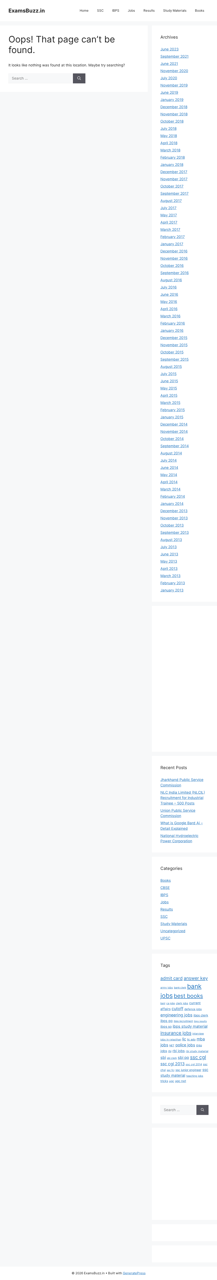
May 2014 (168, 475)
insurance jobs (175, 1033)
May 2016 (168, 302)
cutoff (177, 1008)
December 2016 (174, 251)
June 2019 (169, 92)
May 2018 (168, 136)
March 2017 (170, 229)
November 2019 (174, 85)
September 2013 (174, 532)
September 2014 (174, 446)
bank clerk (180, 987)
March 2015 (170, 403)
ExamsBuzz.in (26, 10)
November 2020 (174, 71)
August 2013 (171, 540)
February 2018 (172, 157)
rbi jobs (178, 1051)
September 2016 (174, 273)
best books (188, 996)
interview (198, 1033)
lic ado (191, 1039)
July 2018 (168, 128)
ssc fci (170, 1070)
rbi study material (197, 1051)
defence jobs (193, 1009)
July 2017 (168, 208)
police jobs (185, 1045)
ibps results (200, 1021)
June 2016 (169, 294)
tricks (164, 1081)
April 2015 (168, 395)
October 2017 (172, 186)
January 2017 (171, 244)
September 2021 (174, 56)
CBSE (165, 888)
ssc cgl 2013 (172, 1063)
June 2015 (169, 381)
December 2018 (173, 107)
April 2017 (168, 222)
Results (149, 10)
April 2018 (168, 143)
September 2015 (174, 359)
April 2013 (169, 568)
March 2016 (170, 316)
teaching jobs (194, 1075)
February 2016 (172, 323)
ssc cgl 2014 (194, 1064)
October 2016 (172, 266)
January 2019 (172, 100)
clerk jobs (182, 1003)
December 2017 (173, 172)
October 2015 (172, 352)
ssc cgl (198, 1057)
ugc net (180, 1081)
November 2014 (174, 431)
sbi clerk (172, 1058)
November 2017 (174, 179)
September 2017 (174, 193)
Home (84, 10)
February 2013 (172, 583)
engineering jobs (176, 1015)
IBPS (115, 10)
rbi (169, 1051)
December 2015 (173, 338)
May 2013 (168, 561)
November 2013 (174, 518)
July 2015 (168, 374)
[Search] (79, 78)
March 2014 (170, 489)
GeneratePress (134, 1273)
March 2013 (170, 576)
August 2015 (171, 367)
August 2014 (171, 453)
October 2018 (172, 121)
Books (199, 10)
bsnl (162, 1003)
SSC (100, 10)
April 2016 (169, 309)
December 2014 (174, 424)
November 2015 (174, 345)
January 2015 (171, 417)
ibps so (166, 1027)
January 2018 (171, 165)
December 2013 (174, 511)
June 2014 (169, 467)
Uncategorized (172, 931)
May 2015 (168, 388)
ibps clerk (200, 1015)
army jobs (166, 987)
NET (171, 1045)
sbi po (183, 1057)
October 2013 (172, 525)
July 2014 (168, 460)
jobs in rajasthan (170, 1039)
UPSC (165, 938)
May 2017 (168, 215)
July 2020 (168, 78)
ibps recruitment (183, 1021)
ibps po (166, 1021)
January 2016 (172, 330)
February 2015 (172, 410)
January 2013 (172, 590)
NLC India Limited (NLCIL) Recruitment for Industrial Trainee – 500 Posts (182, 797)
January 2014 (172, 504)
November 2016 (174, 258)
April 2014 (169, 482)
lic (184, 1039)
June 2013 (169, 554)
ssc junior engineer (188, 1070)
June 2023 (169, 49)
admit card (171, 978)
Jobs (131, 10)
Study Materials (174, 10)
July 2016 (168, 287)
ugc (171, 1081)
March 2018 (170, 150)
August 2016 (171, 280)
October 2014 (172, 439)
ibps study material (190, 1026)
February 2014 (172, 496)
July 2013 (168, 547)
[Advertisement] (177, 678)
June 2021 (169, 64)
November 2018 (174, 114)
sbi (163, 1057)
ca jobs (170, 1003)
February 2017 (172, 237)
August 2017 (171, 201)
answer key (196, 978)
